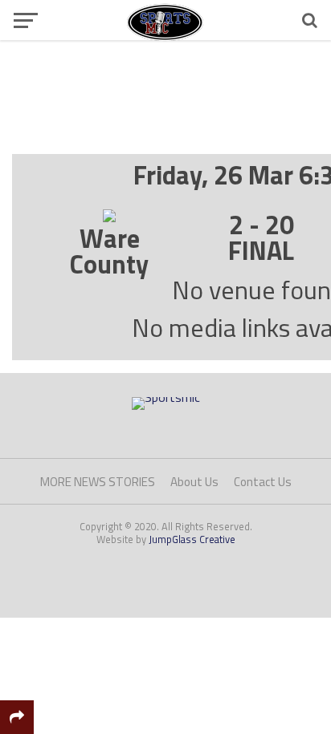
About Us (194, 481)
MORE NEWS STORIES (97, 481)
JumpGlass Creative (192, 539)
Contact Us (263, 481)
